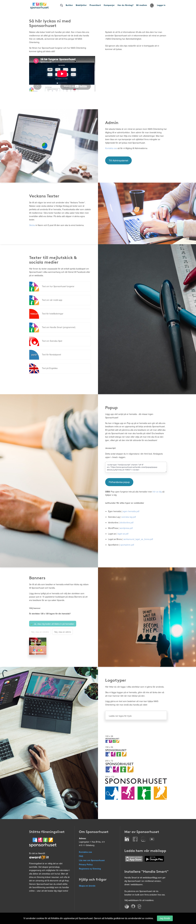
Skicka (32, 225)
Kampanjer (109, 5)
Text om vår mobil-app (52, 299)
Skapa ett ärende (87, 885)
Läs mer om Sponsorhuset (92, 860)
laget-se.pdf (123, 533)
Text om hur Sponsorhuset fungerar (58, 286)
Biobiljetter (81, 5)
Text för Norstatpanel (51, 354)
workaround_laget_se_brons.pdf (138, 539)
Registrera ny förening (90, 868)
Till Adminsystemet (118, 160)
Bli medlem (141, 5)
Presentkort (95, 5)
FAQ (81, 856)
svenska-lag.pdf (129, 516)
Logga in (161, 5)
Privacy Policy (86, 864)
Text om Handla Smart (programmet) (58, 327)
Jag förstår (165, 918)
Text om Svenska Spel (52, 340)
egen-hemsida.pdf (131, 511)
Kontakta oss (111, 148)
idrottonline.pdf (126, 522)
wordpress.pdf (126, 528)
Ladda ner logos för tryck (120, 715)
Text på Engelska (50, 368)
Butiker (69, 5)
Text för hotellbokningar (52, 313)
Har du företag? (125, 5)
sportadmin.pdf (127, 544)
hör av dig (157, 491)
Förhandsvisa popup (119, 482)
